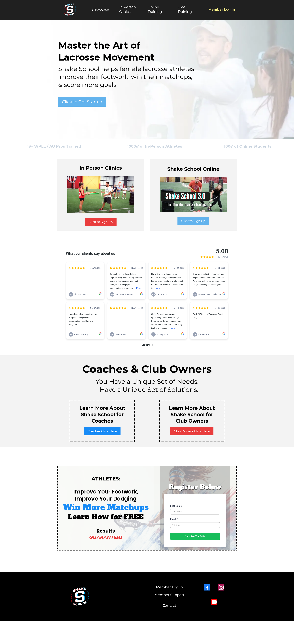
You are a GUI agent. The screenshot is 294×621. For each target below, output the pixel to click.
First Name (176, 506)
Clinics (124, 12)
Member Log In (221, 9)
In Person (127, 7)
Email (174, 519)
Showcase (100, 9)
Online (153, 7)
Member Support (169, 595)
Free (181, 7)
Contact (169, 605)
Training (155, 12)
